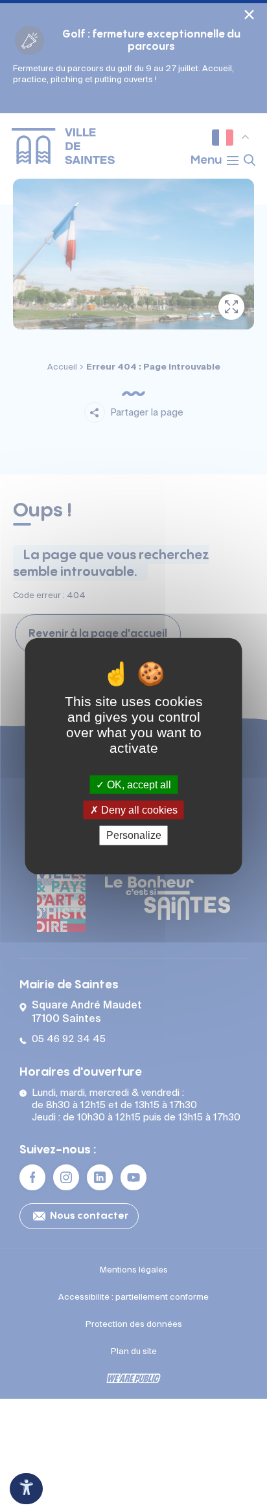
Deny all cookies (138, 810)
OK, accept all (137, 784)
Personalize (133, 835)
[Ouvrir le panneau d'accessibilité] (26, 1488)
